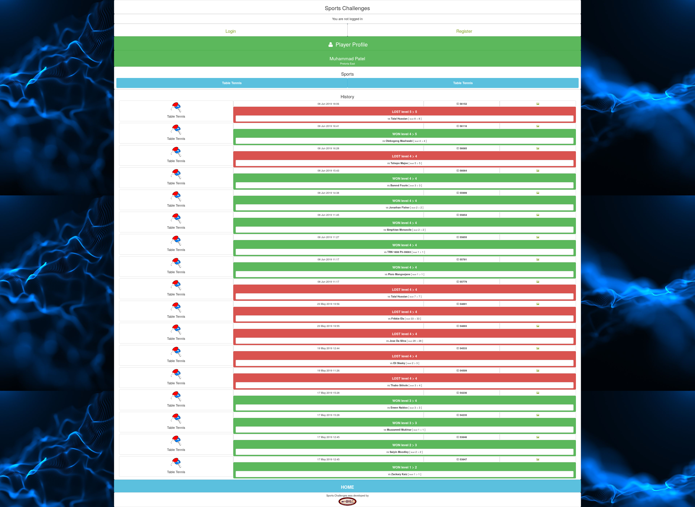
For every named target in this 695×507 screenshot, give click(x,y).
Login (231, 31)
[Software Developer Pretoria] (347, 501)
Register (464, 31)
